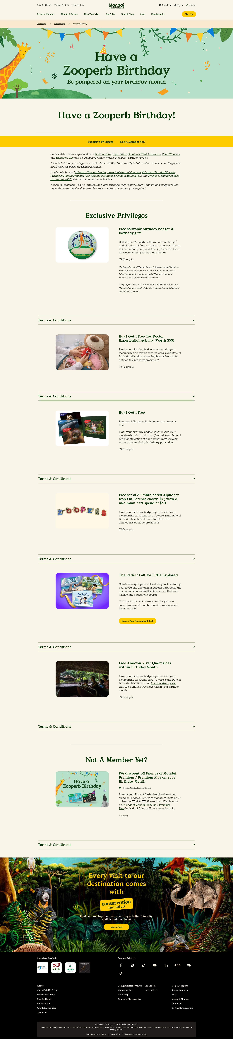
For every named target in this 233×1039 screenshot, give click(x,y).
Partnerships (123, 994)
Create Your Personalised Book (138, 621)
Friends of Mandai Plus (127, 176)
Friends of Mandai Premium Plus (69, 176)
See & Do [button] (110, 14)
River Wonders (171, 154)
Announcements (180, 990)
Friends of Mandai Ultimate (158, 172)
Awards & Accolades (46, 1008)
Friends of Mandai (102, 176)
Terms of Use (74, 1027)
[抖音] (121, 973)
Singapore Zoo (65, 158)
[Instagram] (132, 965)
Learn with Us (78, 5)
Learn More (117, 927)
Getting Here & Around (182, 1008)
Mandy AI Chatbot (180, 999)
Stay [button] (142, 14)
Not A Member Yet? (132, 142)
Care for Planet (44, 5)
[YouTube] (155, 965)
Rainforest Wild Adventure (144, 154)
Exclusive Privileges (100, 142)
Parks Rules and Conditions (96, 1035)
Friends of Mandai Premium (124, 172)
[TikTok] (143, 965)
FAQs (174, 994)
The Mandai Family (46, 994)
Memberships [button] (158, 14)
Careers (41, 1012)
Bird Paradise (103, 154)
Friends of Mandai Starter (90, 172)
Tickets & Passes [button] (69, 14)
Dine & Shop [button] (127, 14)
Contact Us (177, 1003)
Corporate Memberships (129, 999)
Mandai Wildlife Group (47, 990)
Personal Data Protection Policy (135, 1035)
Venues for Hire (61, 5)
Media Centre (43, 1003)
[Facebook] (121, 965)
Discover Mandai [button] (45, 14)
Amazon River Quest (163, 683)
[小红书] (177, 965)
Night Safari (120, 154)
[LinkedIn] (166, 965)
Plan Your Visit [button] (91, 14)
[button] (165, 5)
